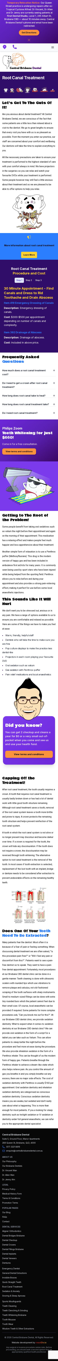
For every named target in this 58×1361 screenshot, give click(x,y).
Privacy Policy (8, 1189)
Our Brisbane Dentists (12, 1166)
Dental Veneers (9, 1258)
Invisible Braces (9, 1277)
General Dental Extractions (14, 1273)
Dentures (6, 1263)
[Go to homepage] (22, 61)
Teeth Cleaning (9, 1306)
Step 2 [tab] (29, 280)
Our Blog (6, 1212)
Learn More (29, 255)
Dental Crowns (9, 1244)
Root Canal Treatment (12, 1286)
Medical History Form (12, 1193)
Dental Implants (9, 1254)
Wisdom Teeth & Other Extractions (18, 1328)
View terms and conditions (19, 451)
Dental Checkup (9, 1240)
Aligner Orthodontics (11, 1231)
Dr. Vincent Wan (9, 1170)
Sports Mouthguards (11, 1301)
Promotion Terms (10, 1203)
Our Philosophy (9, 1161)
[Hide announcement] (29, 40)
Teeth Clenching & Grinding (15, 1310)
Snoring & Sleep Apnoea (13, 1296)
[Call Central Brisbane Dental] (16, 47)
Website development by (29, 1342)
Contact (5, 1221)
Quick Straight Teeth (11, 1282)
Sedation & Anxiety (11, 1291)
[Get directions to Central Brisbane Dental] (6, 47)
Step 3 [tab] (38, 280)
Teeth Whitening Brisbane (14, 1315)
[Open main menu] (53, 47)
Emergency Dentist (11, 1268)
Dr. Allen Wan (8, 1175)
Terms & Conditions (11, 1198)
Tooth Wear (7, 1324)
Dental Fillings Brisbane (13, 1249)
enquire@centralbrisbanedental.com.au (24, 1150)
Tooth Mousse (9, 1319)
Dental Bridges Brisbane (13, 1235)
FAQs (4, 1217)
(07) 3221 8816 (13, 1147)
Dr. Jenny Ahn (8, 1179)
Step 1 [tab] (19, 280)
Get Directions (29, 32)
